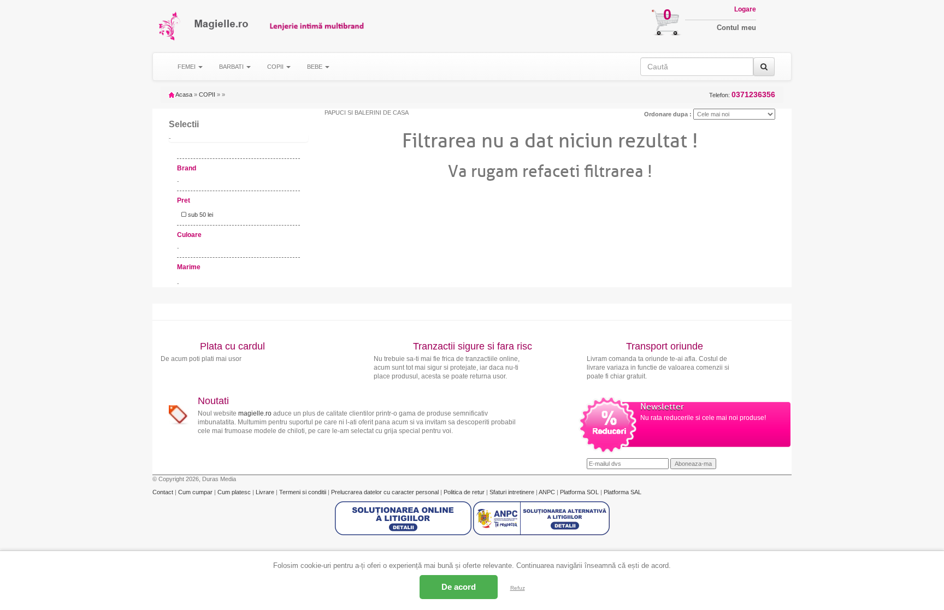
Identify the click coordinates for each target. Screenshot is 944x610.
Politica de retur (465, 492)
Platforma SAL (622, 492)
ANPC (547, 492)
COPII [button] (276, 66)
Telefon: (742, 95)
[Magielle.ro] (170, 26)
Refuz (517, 588)
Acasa (183, 94)
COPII (207, 94)
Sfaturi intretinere (512, 492)
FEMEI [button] (187, 66)
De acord (458, 586)
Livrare (266, 492)
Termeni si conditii (303, 492)
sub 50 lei (199, 214)
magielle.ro (255, 413)
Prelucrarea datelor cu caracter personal (385, 492)
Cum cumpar (196, 492)
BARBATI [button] (232, 66)
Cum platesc (234, 492)
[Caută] (764, 66)
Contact (163, 492)
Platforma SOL (579, 492)
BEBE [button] (315, 66)
